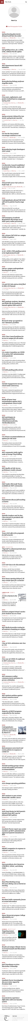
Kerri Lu (6, 38)
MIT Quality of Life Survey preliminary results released (11, 469)
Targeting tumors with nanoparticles (8, 932)
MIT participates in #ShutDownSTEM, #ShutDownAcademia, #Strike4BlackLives (10, 420)
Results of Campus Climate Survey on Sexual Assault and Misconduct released (14, 949)
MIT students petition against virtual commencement (12, 696)
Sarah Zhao (6, 171)
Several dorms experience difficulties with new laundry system (12, 1000)
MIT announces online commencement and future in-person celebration (12, 678)
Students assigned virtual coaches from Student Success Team (13, 612)
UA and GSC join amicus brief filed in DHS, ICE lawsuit (14, 285)
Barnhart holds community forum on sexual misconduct (14, 900)
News (3, 32)
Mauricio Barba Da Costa (10, 186)
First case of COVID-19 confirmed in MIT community (13, 660)
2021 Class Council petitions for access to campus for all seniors (13, 337)
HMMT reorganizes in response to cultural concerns (13, 849)
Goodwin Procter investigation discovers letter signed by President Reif (12, 982)
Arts (3, 547)
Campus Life (5, 592)
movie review (9, 547)
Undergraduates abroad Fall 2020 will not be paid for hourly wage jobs (13, 202)
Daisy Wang (7, 69)
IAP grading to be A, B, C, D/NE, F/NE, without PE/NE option (13, 51)
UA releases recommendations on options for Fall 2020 (13, 437)
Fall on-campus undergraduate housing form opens (12, 269)
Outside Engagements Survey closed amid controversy (12, 385)
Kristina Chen (7, 103)
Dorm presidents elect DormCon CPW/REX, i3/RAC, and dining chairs (13, 866)
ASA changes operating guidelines (13, 783)
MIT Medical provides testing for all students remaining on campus (13, 628)
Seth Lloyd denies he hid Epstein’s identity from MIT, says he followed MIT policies (13, 813)
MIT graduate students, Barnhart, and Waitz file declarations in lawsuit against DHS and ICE (13, 303)
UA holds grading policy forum (12, 370)
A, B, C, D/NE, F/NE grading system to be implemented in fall (14, 252)
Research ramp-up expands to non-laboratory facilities (12, 322)
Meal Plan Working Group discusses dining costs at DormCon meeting (14, 884)
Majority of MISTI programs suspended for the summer (12, 712)
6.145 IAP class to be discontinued (13, 565)
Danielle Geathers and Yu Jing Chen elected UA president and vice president (12, 517)
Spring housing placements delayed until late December (11, 35)
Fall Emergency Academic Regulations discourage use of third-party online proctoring (12, 219)
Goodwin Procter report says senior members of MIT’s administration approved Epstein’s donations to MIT (14, 832)
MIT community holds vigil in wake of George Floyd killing (12, 453)
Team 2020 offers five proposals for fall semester (13, 534)
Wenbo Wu (13, 38)
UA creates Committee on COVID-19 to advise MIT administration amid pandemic (13, 354)
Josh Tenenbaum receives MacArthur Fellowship (10, 965)
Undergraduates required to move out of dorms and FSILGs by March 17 (9, 730)
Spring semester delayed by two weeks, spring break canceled (13, 117)
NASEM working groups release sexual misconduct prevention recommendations (13, 767)
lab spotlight (12, 929)
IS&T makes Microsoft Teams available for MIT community (12, 485)
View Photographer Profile (15, 26)
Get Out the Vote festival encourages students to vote (11, 134)
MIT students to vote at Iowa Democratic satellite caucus (12, 796)
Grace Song (6, 223)
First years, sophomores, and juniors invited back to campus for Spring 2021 (13, 99)
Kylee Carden (7, 255)
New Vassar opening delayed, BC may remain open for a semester (13, 579)
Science (4, 929)
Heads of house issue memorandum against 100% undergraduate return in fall (12, 401)
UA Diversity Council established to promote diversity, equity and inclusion (13, 167)
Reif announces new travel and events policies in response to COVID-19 (12, 750)
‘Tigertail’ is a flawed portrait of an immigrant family (14, 550)
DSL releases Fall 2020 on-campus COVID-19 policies (14, 236)
